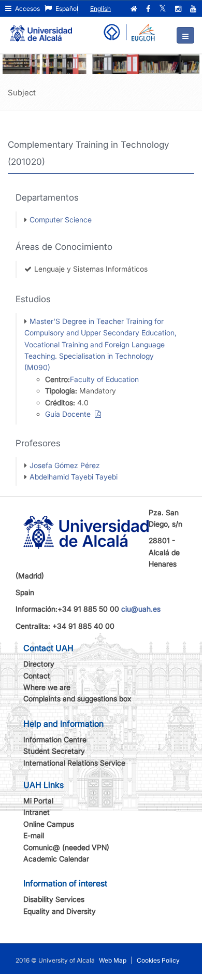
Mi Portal (38, 800)
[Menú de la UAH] (185, 35)
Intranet (36, 812)
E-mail (33, 835)
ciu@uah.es (141, 608)
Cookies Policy (158, 960)
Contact (36, 675)
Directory (38, 663)
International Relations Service (74, 762)
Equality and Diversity (59, 911)
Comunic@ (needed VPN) (66, 847)
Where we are (46, 687)
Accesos (26, 8)
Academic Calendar (56, 858)
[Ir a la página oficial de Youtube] (194, 9)
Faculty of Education (104, 379)
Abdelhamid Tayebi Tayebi (74, 476)
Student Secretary (54, 750)
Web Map (112, 960)
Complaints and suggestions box (77, 698)
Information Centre (54, 739)
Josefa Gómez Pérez (65, 465)
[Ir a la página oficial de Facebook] (149, 9)
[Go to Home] (41, 29)
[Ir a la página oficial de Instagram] (179, 9)
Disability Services (53, 899)
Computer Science (61, 219)
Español (66, 8)
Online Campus (48, 824)
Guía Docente (70, 414)
